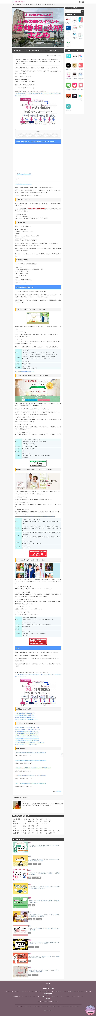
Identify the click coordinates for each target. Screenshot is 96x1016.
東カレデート (70, 991)
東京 (24, 821)
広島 (29, 830)
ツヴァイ (61, 996)
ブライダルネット (82, 991)
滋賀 (41, 828)
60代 (56, 1001)
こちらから (23, 282)
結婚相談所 (48, 986)
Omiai (29, 991)
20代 (43, 1001)
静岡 (29, 826)
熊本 (41, 833)
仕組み (30, 919)
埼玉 (37, 821)
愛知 (24, 826)
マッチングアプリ (9, 991)
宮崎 (45, 833)
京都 (33, 828)
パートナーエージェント (74, 23)
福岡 (24, 833)
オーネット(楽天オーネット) (68, 23)
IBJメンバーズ (55, 996)
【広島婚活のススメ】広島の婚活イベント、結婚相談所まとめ (30, 752)
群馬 (50, 821)
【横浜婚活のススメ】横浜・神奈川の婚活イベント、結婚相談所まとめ (33, 767)
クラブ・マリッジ (68, 39)
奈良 (37, 828)
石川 (33, 823)
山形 (61, 755)
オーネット (22, 996)
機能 (30, 877)
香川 (50, 830)
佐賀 (29, 833)
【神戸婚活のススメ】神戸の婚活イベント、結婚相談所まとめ (30, 760)
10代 (40, 1001)
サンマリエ (80, 996)
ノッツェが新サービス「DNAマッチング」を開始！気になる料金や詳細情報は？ (35, 516)
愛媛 (45, 830)
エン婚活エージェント (74, 38)
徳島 (58, 830)
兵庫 (29, 828)
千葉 (33, 821)
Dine (75, 991)
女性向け (34, 863)
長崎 (33, 833)
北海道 (25, 819)
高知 (54, 830)
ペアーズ (16, 991)
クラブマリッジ (73, 996)
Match (54, 991)
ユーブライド (43, 991)
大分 (37, 833)
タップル (21, 991)
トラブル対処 (38, 877)
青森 (29, 819)
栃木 (45, 821)
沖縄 (54, 833)
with (26, 991)
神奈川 (29, 821)
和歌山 (46, 828)
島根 (37, 830)
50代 (53, 1001)
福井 (37, 823)
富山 (29, 823)
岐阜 (33, 826)
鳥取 (41, 830)
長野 (45, 823)
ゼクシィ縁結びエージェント (80, 23)
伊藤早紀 (58, 791)
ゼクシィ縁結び (35, 991)
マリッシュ (49, 991)
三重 (37, 826)
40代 (50, 1001)
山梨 (41, 823)
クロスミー (59, 991)
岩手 (33, 819)
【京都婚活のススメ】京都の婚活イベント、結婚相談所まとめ (30, 775)
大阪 (24, 828)
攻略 (33, 905)
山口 (33, 830)
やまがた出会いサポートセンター (23, 184)
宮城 (37, 819)
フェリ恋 (89, 991)
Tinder (64, 991)
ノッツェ (67, 996)
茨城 (41, 821)
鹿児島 (50, 833)
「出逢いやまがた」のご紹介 (24, 174)
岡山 (24, 830)
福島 (50, 819)
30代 (46, 1001)
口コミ (30, 863)
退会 (33, 877)
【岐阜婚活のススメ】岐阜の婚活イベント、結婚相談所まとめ (30, 783)
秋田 (41, 819)
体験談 (39, 863)
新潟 (24, 823)
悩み (37, 974)
